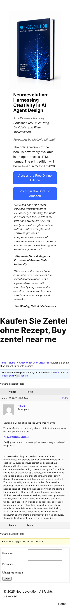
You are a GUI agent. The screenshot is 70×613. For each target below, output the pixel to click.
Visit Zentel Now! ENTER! (16, 436)
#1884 (65, 398)
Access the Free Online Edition (35, 178)
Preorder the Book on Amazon (35, 193)
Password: (7, 564)
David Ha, (20, 127)
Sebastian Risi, (23, 123)
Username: (7, 553)
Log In (7, 578)
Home (3, 362)
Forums (11, 362)
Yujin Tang (42, 123)
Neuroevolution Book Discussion (33, 362)
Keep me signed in (14, 572)
